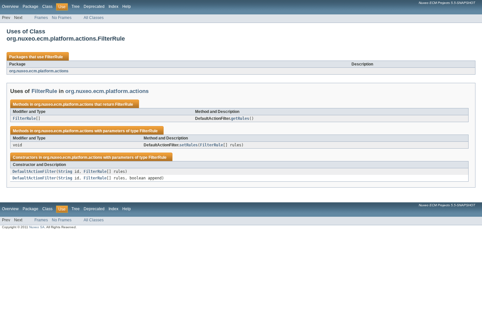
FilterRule (54, 57)
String (65, 171)
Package (30, 6)
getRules (240, 118)
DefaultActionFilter (34, 171)
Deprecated (94, 6)
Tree (75, 6)
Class (47, 6)
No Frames (61, 17)
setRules (188, 145)
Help (126, 6)
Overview (10, 6)
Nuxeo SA (37, 227)
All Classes (94, 17)
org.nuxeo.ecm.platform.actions (39, 71)
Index (113, 6)
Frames (41, 17)
